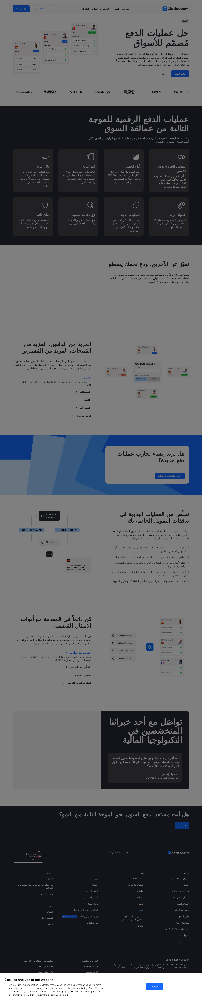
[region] (101, 986)
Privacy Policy (43, 994)
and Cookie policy (60, 994)
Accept (154, 986)
